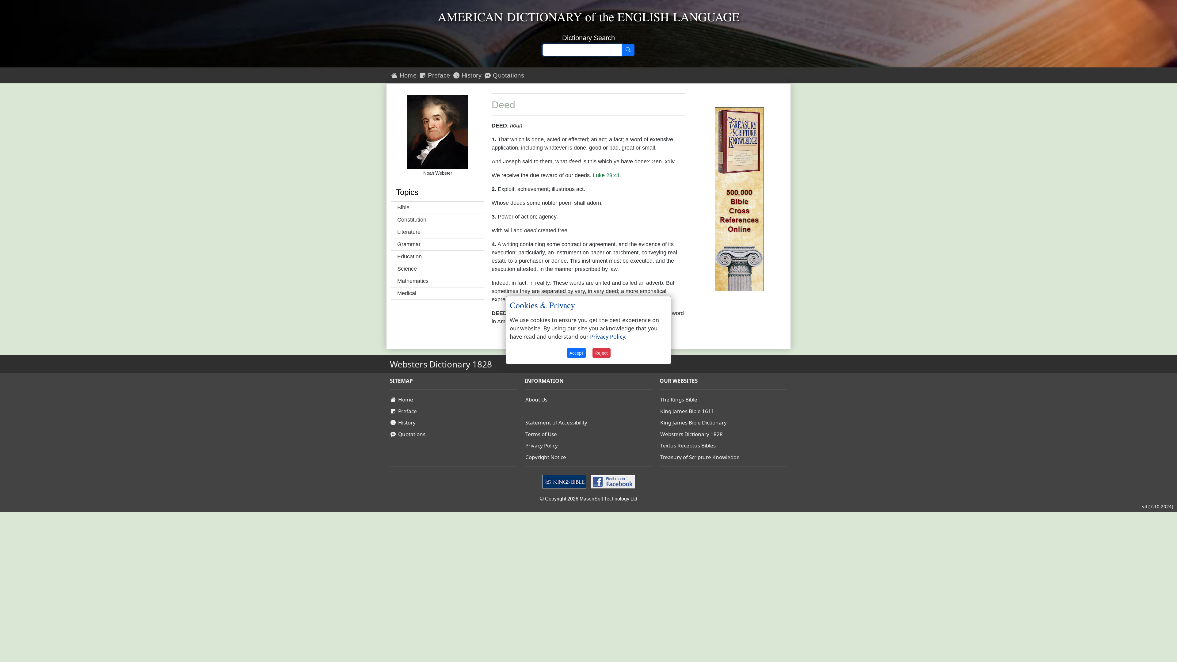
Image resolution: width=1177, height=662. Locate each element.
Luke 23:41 (606, 175)
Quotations (507, 75)
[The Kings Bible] (565, 481)
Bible (403, 207)
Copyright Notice (545, 457)
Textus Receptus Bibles (688, 445)
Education (409, 256)
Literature (409, 232)
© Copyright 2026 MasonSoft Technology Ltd (588, 498)
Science (407, 269)
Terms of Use (541, 434)
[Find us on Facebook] (612, 481)
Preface (438, 75)
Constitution (411, 220)
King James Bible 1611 (687, 411)
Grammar (409, 244)
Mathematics (413, 281)
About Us (536, 399)
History (470, 75)
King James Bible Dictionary (693, 422)
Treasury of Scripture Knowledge (700, 457)
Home (407, 75)
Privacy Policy (541, 445)
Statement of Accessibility (556, 422)
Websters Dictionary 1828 (691, 434)
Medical (406, 293)
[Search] (628, 50)
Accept (576, 353)
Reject (601, 353)
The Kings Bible (678, 399)
